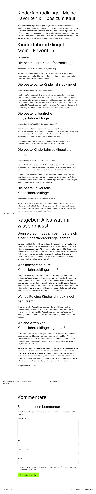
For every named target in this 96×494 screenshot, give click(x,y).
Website (21, 458)
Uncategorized (27, 381)
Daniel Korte (7, 489)
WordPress (89, 489)
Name (20, 440)
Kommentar (22, 418)
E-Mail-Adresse (24, 449)
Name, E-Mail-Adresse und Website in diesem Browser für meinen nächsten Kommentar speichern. (48, 468)
